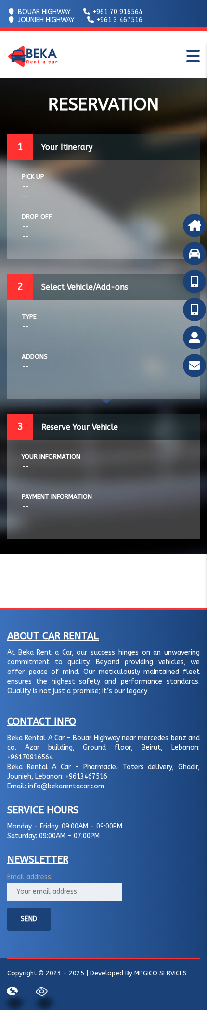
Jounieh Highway (45, 20)
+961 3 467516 (118, 20)
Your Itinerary (66, 147)
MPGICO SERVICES (160, 973)
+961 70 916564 (116, 12)
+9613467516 (86, 776)
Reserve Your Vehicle (79, 427)
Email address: (29, 877)
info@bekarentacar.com (66, 786)
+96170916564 (30, 757)
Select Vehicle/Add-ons (84, 287)
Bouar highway (43, 12)
